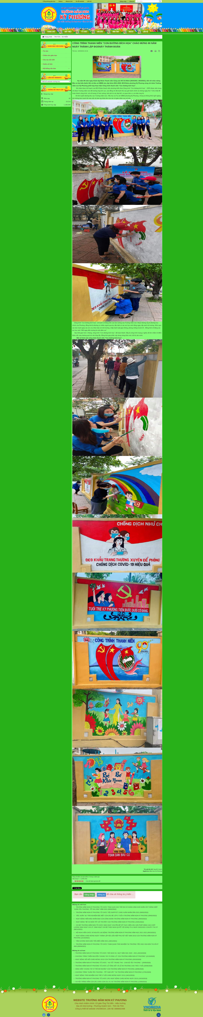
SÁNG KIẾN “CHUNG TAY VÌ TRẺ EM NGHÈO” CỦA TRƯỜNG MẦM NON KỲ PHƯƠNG (104, 969)
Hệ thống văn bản (49, 68)
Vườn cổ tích (47, 64)
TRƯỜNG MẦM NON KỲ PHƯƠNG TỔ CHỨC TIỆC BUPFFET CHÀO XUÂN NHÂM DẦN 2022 (107, 912)
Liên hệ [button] (89, 1)
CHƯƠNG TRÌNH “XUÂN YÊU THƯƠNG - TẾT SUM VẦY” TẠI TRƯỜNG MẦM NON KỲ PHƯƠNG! (108, 972)
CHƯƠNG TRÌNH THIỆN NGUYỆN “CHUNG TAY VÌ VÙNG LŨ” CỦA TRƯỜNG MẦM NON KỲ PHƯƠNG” (110, 956)
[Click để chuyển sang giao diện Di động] (48, 1014)
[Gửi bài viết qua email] (152, 51)
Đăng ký (132, 1)
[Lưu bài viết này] (159, 51)
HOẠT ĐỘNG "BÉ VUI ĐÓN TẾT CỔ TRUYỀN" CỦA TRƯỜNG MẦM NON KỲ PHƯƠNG (105, 922)
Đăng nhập (123, 1)
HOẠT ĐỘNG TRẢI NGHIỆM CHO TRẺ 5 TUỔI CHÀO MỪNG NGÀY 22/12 (100, 975)
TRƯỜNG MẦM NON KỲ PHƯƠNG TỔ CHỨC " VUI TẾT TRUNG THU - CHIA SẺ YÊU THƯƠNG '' (108, 962)
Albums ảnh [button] (69, 1)
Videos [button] (60, 1)
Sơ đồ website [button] (80, 1)
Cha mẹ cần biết (49, 60)
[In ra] (156, 51)
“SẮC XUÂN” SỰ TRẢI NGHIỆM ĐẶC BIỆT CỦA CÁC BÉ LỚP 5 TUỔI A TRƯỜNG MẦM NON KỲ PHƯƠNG (112, 915)
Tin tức (45, 51)
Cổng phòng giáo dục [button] (49, 1)
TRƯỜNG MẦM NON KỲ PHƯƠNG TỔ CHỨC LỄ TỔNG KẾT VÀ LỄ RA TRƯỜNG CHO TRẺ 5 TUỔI (109, 966)
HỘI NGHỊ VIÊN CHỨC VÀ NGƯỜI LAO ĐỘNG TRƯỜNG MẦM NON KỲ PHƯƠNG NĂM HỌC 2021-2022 (111, 932)
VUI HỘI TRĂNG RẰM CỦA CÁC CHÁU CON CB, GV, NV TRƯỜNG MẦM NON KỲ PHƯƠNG (106, 981)
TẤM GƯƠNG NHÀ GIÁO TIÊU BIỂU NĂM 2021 (92, 941)
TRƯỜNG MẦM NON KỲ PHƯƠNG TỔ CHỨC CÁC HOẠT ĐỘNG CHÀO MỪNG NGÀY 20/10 (106, 978)
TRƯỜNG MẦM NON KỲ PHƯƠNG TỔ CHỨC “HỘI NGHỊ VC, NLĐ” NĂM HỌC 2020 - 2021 (106, 953)
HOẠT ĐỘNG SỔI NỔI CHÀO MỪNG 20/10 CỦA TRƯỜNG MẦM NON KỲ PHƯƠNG (103, 959)
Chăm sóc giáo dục (50, 55)
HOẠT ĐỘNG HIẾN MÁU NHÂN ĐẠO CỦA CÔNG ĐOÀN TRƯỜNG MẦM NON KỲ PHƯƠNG (107, 919)
